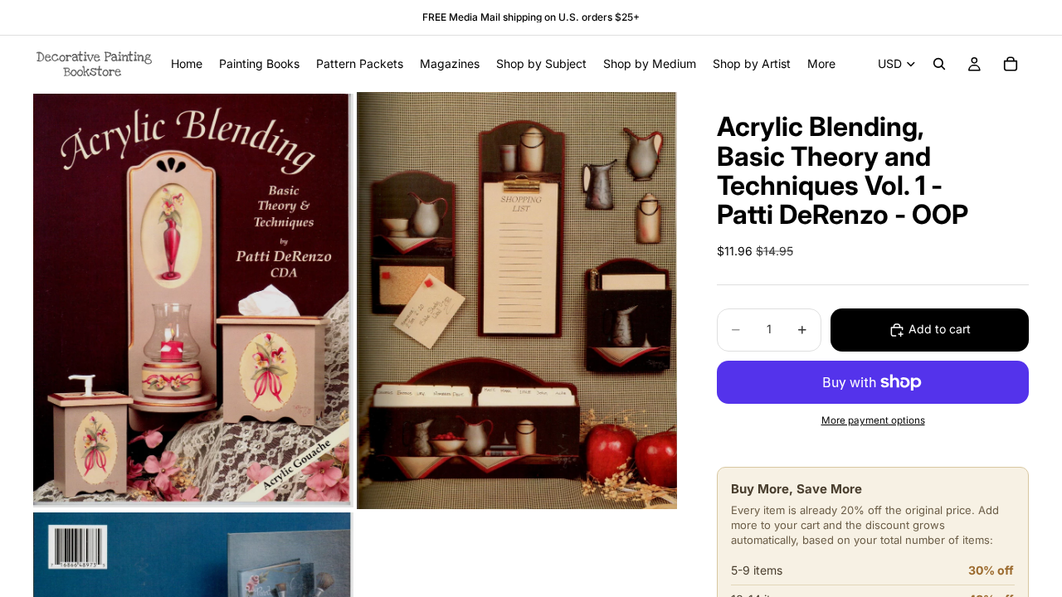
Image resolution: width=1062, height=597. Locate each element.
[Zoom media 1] (193, 300)
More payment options (873, 420)
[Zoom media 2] (517, 300)
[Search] (939, 64)
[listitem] (821, 64)
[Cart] (1010, 64)
